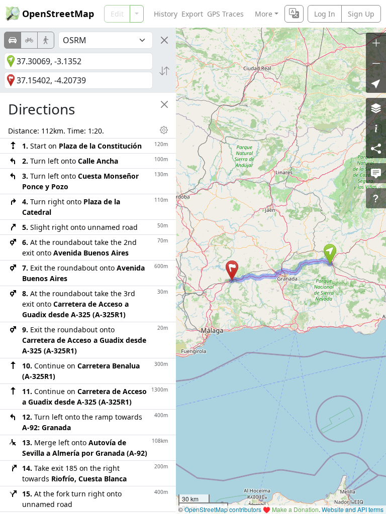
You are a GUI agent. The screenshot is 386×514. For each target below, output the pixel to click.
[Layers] (376, 108)
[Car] (12, 40)
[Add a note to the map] (376, 173)
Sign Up (361, 14)
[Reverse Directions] (164, 70)
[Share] (376, 148)
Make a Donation (295, 509)
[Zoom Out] (376, 63)
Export (192, 14)
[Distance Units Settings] (164, 130)
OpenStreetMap (58, 14)
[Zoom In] (376, 43)
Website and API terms (352, 509)
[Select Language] (294, 14)
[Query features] (376, 198)
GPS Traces (225, 14)
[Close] (164, 40)
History (165, 14)
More (263, 14)
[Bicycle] (29, 40)
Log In (324, 14)
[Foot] (45, 40)
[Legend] (376, 128)
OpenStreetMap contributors (222, 509)
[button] (330, 254)
